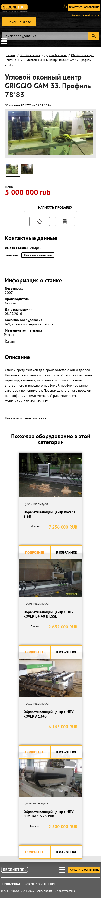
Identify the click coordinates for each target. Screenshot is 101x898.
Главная (10, 55)
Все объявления (30, 55)
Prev (15, 149)
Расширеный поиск (85, 15)
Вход (66, 8)
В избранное (66, 552)
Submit (93, 36)
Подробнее (34, 552)
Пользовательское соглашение (29, 884)
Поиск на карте (19, 22)
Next (86, 149)
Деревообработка (55, 55)
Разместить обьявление (84, 7)
